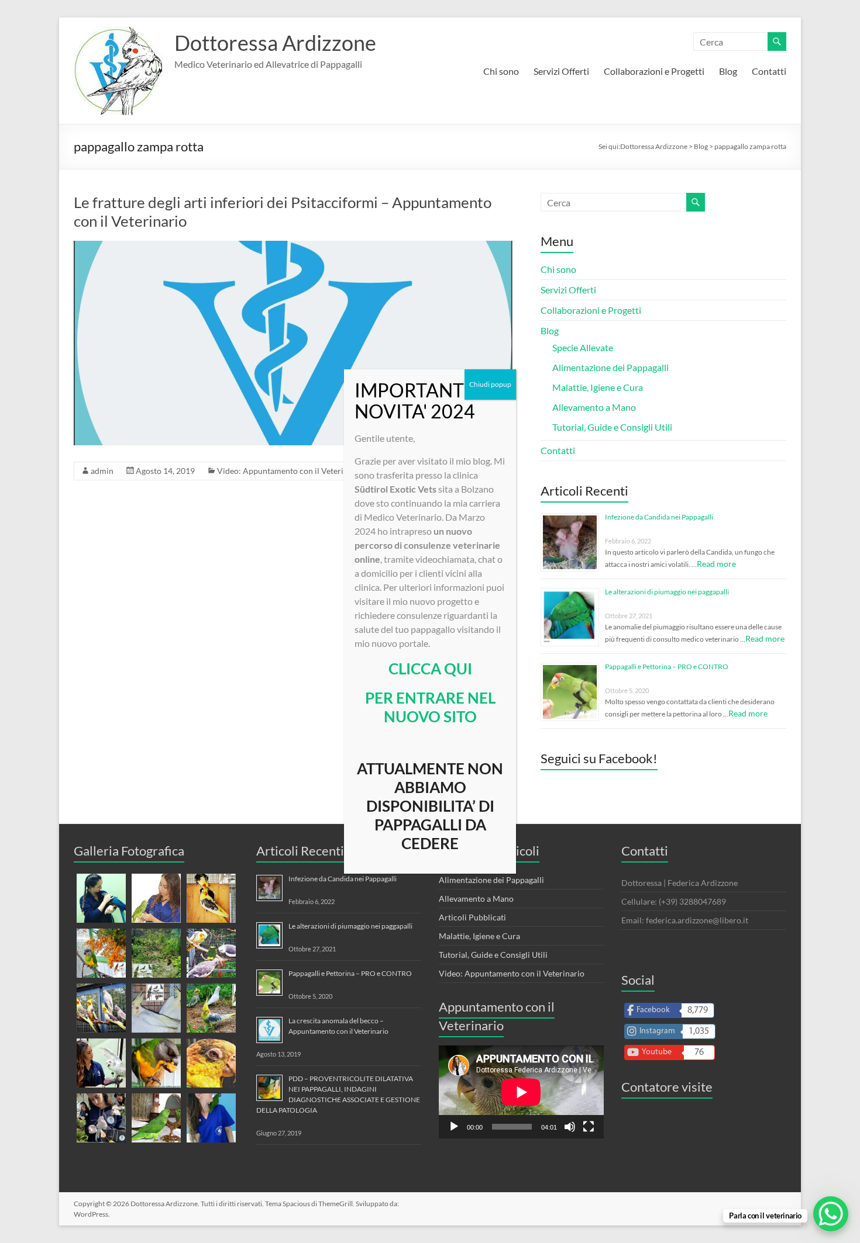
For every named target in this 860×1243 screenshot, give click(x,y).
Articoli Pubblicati (472, 917)
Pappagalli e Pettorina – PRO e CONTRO (666, 666)
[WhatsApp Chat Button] (830, 1213)
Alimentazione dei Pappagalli (610, 367)
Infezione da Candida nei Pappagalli (659, 517)
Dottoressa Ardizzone (275, 43)
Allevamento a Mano (594, 407)
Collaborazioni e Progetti (654, 71)
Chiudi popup (490, 384)
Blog (728, 71)
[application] (521, 1091)
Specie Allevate (582, 347)
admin (102, 471)
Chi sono (501, 71)
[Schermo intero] (588, 1127)
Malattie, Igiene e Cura (597, 387)
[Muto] (570, 1127)
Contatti (769, 71)
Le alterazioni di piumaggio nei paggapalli (667, 591)
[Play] (454, 1127)
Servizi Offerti (561, 71)
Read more (716, 564)
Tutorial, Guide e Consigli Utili (612, 426)
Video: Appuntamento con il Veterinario (290, 471)
